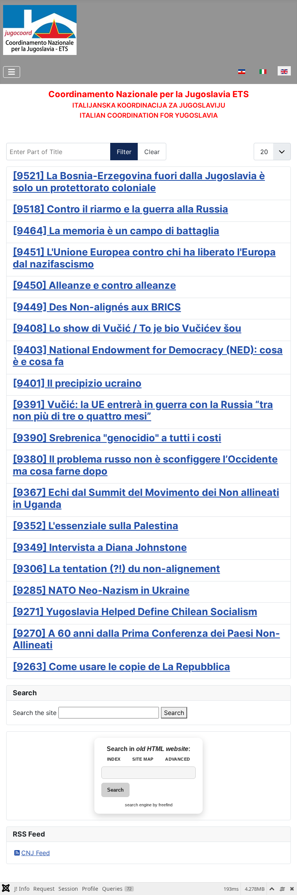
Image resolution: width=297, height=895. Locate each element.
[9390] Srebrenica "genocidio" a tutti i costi (117, 438)
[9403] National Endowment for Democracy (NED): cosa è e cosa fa (148, 355)
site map (142, 759)
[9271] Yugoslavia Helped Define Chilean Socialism (135, 611)
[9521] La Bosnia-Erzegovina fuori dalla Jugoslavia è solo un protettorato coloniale (139, 181)
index (114, 759)
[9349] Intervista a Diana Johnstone (100, 547)
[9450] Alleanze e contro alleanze (94, 285)
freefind (165, 804)
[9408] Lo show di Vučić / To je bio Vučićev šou (127, 328)
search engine (138, 804)
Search (174, 713)
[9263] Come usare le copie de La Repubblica (121, 666)
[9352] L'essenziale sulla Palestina (95, 526)
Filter (124, 152)
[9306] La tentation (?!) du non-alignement (116, 568)
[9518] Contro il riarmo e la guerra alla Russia (120, 209)
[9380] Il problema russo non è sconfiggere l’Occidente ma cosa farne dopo (145, 465)
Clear (152, 152)
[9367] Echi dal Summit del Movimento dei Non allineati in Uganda (146, 498)
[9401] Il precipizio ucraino (77, 383)
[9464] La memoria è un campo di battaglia (116, 231)
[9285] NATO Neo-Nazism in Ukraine (101, 590)
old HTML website (162, 749)
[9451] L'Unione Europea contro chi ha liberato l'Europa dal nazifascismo (144, 257)
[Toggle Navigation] (11, 72)
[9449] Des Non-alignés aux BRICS (97, 307)
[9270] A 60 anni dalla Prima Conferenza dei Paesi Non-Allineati (146, 639)
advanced (177, 759)
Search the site (34, 713)
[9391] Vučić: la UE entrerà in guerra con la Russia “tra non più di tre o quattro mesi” (143, 410)
